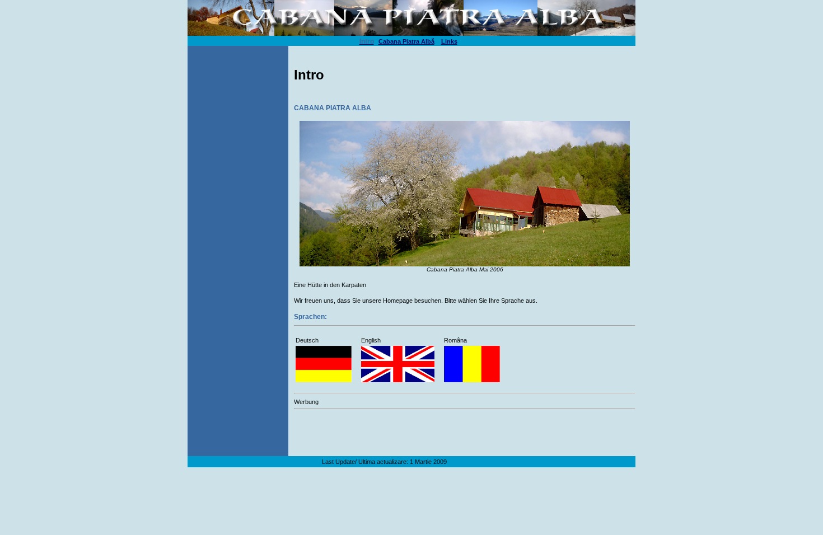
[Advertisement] (425, 429)
